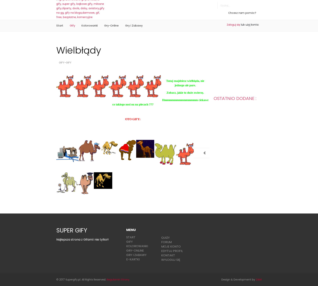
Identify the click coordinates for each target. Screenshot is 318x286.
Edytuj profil (172, 251)
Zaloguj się (233, 25)
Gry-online (135, 250)
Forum (166, 242)
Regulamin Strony (118, 279)
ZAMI (259, 279)
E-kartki (133, 259)
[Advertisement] (176, 8)
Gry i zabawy (136, 255)
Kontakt (168, 255)
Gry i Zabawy (134, 25)
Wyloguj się (170, 260)
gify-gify (65, 62)
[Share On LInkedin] (203, 141)
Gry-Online (111, 25)
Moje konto (171, 246)
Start (59, 25)
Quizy (165, 238)
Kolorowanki (90, 25)
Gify (72, 25)
